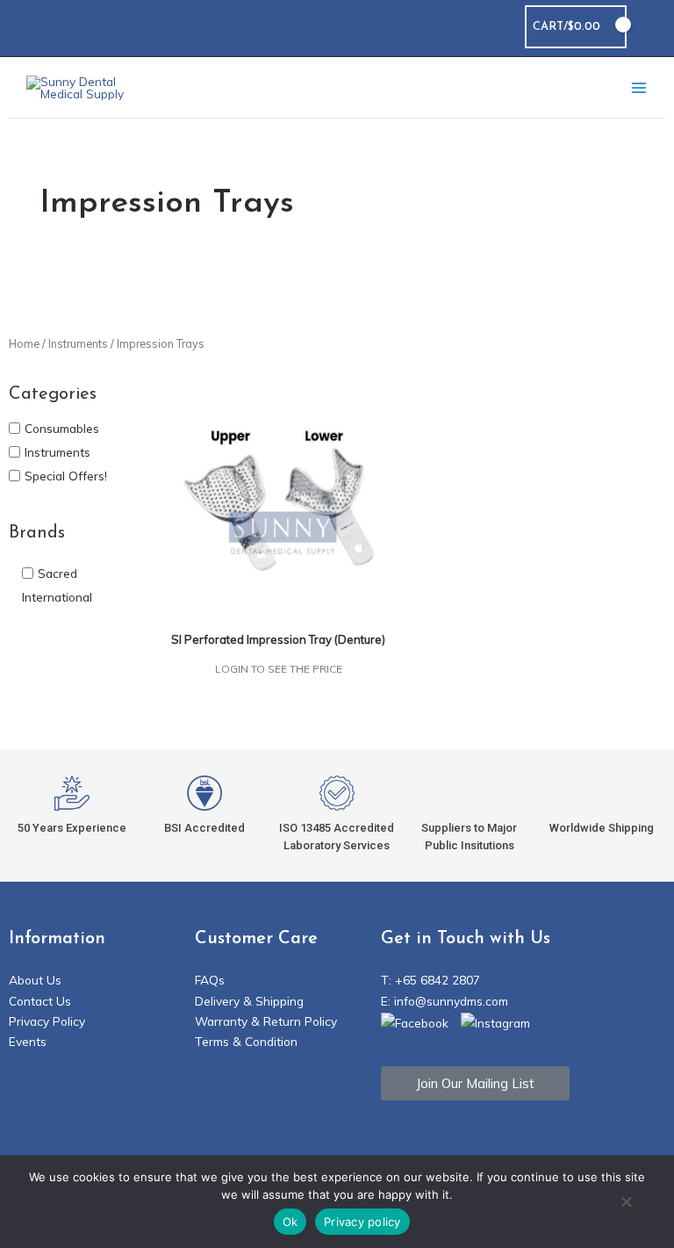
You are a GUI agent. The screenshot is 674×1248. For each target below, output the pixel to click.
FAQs (210, 979)
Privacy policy (362, 1222)
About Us (35, 979)
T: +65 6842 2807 (430, 979)
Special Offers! (66, 475)
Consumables (62, 427)
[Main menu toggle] (639, 88)
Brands (37, 533)
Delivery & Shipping (249, 1000)
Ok (290, 1222)
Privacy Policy (47, 1021)
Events (28, 1041)
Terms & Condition (246, 1041)
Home (24, 343)
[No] (626, 1203)
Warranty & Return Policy (266, 1021)
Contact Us (40, 1000)
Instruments (78, 343)
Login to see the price (278, 668)
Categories (53, 394)
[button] (650, 27)
